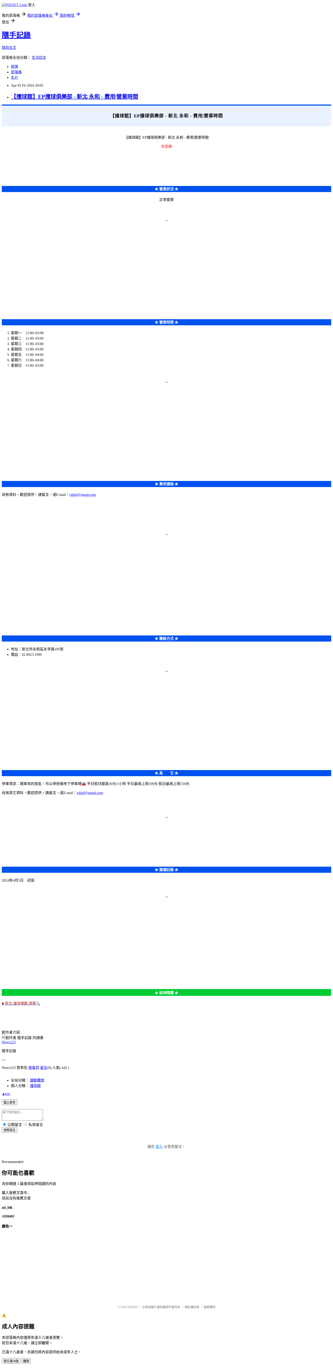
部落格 (16, 72)
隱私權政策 (192, 1307)
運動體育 (37, 1080)
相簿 (14, 67)
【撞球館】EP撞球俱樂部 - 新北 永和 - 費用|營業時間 (74, 97)
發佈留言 (9, 1130)
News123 (9, 1042)
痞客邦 (33, 1068)
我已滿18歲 (11, 1361)
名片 (14, 77)
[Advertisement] (138, 258)
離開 (26, 1361)
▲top (6, 1094)
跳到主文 (9, 48)
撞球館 (35, 1086)
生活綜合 (39, 57)
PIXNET (133, 1307)
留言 (43, 1068)
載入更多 (9, 1102)
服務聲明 (209, 1307)
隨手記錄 (16, 35)
